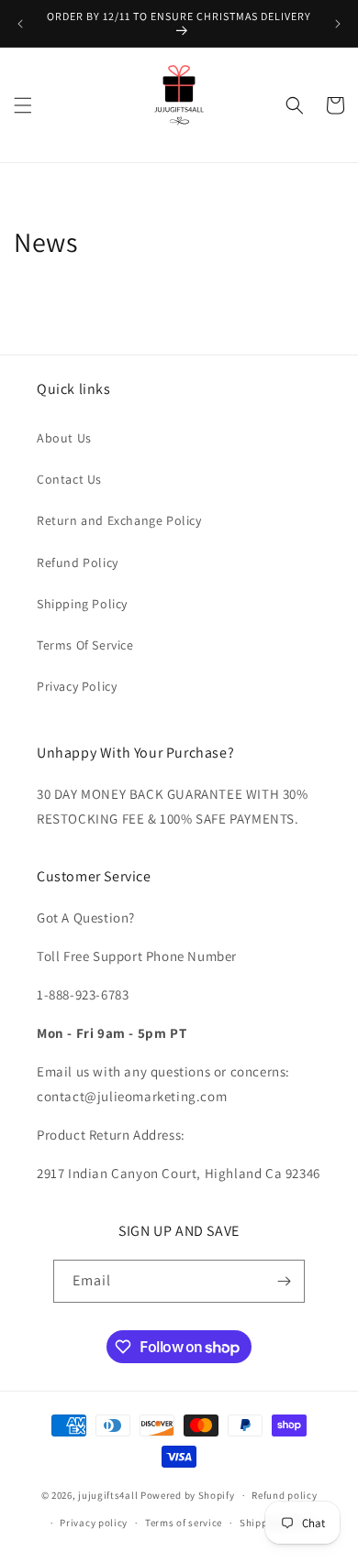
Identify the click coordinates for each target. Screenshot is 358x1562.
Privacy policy (94, 1522)
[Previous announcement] (20, 24)
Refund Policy (77, 562)
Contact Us (69, 479)
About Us (64, 438)
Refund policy (284, 1495)
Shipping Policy (82, 603)
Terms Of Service (85, 645)
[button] (23, 105)
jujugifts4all (108, 1495)
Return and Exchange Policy (119, 520)
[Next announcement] (338, 24)
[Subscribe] (283, 1281)
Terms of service (183, 1522)
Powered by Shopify (187, 1495)
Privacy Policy (77, 686)
